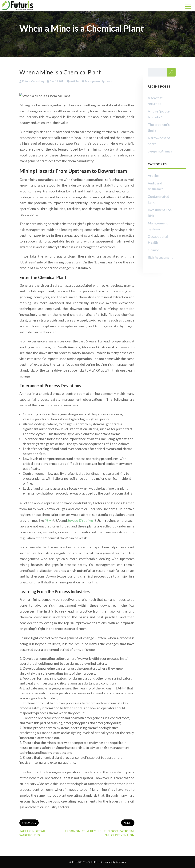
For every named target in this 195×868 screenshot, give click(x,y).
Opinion (154, 250)
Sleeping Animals (160, 151)
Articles (75, 81)
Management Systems (98, 81)
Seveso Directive (80, 520)
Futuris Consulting (33, 81)
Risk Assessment (160, 257)
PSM (48, 520)
